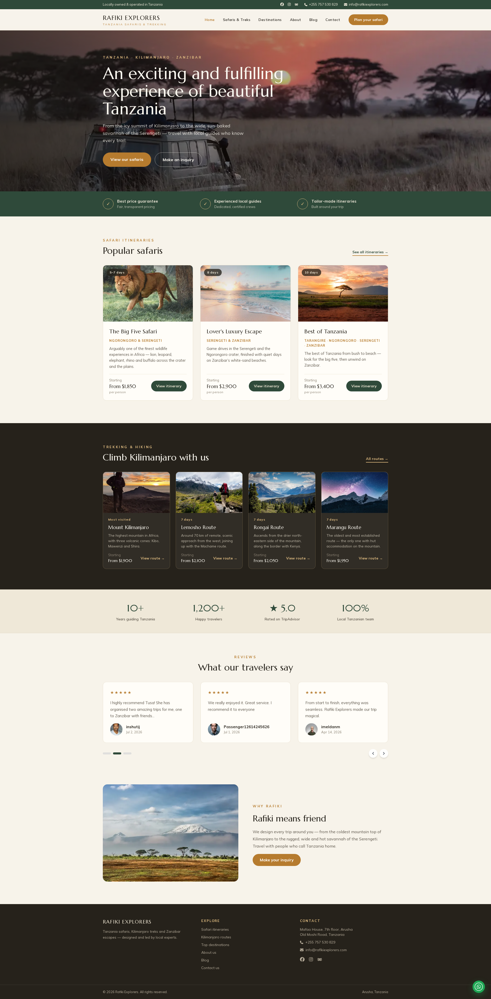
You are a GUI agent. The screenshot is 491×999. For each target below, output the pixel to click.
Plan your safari (368, 19)
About (295, 19)
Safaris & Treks (236, 19)
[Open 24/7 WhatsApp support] (479, 987)
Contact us (210, 967)
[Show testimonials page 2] (117, 753)
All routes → (377, 458)
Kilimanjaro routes (216, 937)
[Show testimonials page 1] (107, 753)
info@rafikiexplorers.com (368, 4)
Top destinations (215, 944)
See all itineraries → (370, 252)
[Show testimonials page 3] (127, 753)
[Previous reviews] (373, 753)
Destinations (270, 19)
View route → (153, 558)
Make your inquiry (277, 860)
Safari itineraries (215, 929)
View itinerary (169, 386)
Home (210, 19)
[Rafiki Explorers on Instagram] (289, 4)
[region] (245, 720)
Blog (313, 19)
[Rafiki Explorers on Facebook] (282, 4)
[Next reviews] (384, 753)
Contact (333, 19)
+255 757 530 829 (323, 4)
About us (208, 952)
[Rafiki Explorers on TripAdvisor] (296, 4)
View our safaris (126, 159)
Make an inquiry (178, 159)
